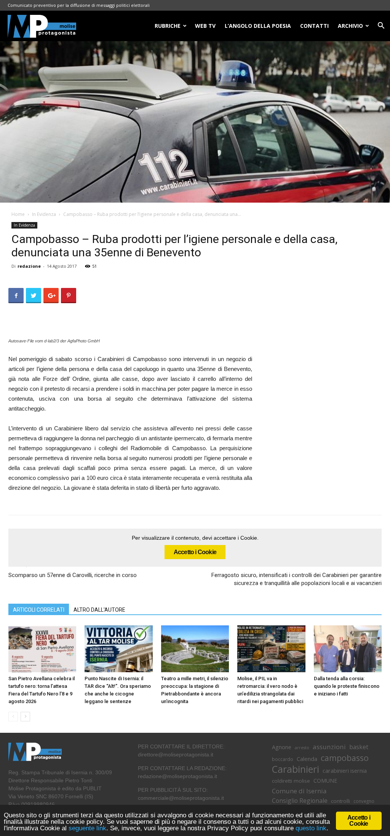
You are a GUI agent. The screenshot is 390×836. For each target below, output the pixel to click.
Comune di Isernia (299, 791)
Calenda (307, 758)
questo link (310, 828)
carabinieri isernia (345, 770)
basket (358, 747)
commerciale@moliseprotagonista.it (181, 798)
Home (18, 214)
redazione (29, 266)
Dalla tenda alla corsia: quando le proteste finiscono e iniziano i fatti (346, 686)
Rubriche (168, 25)
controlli (340, 801)
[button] (381, 26)
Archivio (350, 25)
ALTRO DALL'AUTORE (99, 610)
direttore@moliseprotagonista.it (175, 754)
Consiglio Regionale (300, 801)
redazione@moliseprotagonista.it (177, 776)
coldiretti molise (291, 780)
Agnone (281, 747)
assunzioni (329, 747)
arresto (302, 747)
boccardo (282, 759)
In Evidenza (44, 214)
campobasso (345, 758)
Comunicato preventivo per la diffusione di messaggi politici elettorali (79, 5)
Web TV (205, 25)
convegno (363, 801)
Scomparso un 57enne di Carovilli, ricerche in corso (72, 575)
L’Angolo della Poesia (258, 25)
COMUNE (325, 780)
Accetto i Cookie (195, 552)
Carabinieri (295, 769)
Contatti (314, 25)
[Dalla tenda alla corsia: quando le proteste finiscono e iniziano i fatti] (348, 648)
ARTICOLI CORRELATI (38, 610)
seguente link (87, 828)
